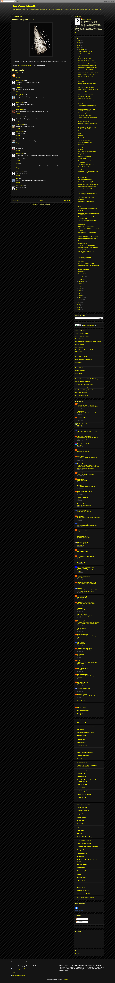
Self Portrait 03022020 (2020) (84, 511)
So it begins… (82, 147)
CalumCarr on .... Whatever (84, 749)
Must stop (79, 425)
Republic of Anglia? (81, 499)
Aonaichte (79, 629)
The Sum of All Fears (82, 597)
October (81, 279)
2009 (78, 302)
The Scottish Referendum (83, 656)
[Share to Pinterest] (44, 65)
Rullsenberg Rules (82, 620)
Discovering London (83, 755)
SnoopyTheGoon (20, 95)
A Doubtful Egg (81, 562)
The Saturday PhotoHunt (84, 871)
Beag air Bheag (81, 742)
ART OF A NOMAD (82, 736)
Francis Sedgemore (82, 497)
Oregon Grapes (82, 158)
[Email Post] (34, 65)
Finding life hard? (82, 424)
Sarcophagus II (82, 271)
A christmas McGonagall (84, 91)
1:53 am (18, 84)
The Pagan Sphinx (82, 682)
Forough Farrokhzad (80, 376)
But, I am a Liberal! (82, 614)
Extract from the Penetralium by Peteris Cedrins (88, 341)
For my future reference (83, 493)
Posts (79, 919)
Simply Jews (80, 516)
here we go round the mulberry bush (86, 603)
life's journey (81, 800)
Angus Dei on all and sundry (85, 732)
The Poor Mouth (23, 6)
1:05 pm (18, 113)
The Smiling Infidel (82, 704)
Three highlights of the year (85, 51)
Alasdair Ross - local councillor (86, 726)
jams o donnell (20, 80)
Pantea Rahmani (79, 344)
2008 (78, 305)
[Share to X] (41, 65)
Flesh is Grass (81, 464)
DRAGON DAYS (81, 417)
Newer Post (15, 200)
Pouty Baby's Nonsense (84, 840)
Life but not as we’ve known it (86, 263)
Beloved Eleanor (82, 745)
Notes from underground (84, 436)
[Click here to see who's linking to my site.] (18, 969)
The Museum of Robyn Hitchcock (84, 389)
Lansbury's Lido (81, 797)
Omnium (79, 404)
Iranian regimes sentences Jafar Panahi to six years (86, 110)
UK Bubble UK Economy (84, 880)
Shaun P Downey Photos (82, 336)
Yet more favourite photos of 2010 (87, 63)
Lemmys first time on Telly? (85, 182)
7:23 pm (18, 160)
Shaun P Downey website (82, 333)
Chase (78, 531)
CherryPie (18, 138)
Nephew (80, 103)
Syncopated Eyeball (83, 510)
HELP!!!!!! (79, 669)
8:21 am (18, 99)
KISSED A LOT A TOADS (84, 794)
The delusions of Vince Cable (86, 197)
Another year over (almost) (85, 53)
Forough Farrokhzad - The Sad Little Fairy (86, 378)
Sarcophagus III (82, 243)
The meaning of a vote (82, 609)
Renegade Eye (81, 850)
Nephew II (81, 81)
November (82, 276)
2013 (78, 40)
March (80, 295)
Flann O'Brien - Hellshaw (82, 356)
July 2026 (79, 445)
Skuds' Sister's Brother (83, 444)
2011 (78, 45)
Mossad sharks (82, 204)
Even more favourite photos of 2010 (87, 67)
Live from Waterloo (82, 807)
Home (41, 200)
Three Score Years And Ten (85, 491)
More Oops (81, 199)
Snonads (80, 135)
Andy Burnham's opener (83, 451)
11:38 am (18, 106)
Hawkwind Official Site (81, 392)
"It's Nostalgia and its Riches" (85, 556)
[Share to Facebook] (42, 65)
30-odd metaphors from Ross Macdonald (87, 431)
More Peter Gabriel (83, 191)
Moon (79, 133)
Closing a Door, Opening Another (85, 616)
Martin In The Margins (83, 576)
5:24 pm (18, 168)
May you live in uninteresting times (87, 274)
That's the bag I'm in (83, 113)
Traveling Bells (81, 877)
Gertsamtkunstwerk (82, 536)
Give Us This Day (82, 784)
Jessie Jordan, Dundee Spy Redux (87, 208)
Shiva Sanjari (78, 373)
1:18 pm (18, 121)
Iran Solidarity (81, 787)
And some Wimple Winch (85, 179)
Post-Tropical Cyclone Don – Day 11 (86, 486)
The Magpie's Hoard (83, 710)
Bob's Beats (80, 642)
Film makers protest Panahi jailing (87, 65)
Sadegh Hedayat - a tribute (82, 381)
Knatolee (18, 146)
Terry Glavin (80, 856)
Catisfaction (81, 144)
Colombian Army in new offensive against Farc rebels (87, 128)
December (82, 49)
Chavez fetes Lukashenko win (86, 101)
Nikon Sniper (81, 830)
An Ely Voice (80, 729)
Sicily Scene (80, 456)
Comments (80, 921)
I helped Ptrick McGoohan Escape (87, 186)
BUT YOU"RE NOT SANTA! (85, 94)
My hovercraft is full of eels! (85, 827)
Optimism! (81, 137)
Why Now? (80, 485)
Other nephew (82, 79)
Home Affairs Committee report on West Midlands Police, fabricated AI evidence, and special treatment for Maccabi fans (88, 467)
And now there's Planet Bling (86, 188)
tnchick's (79, 874)
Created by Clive (82, 177)
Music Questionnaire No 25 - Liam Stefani (87, 696)
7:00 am (18, 91)
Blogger (66, 979)
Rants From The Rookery (84, 843)
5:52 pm (18, 175)
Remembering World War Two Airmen (87, 846)
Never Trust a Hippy (82, 634)
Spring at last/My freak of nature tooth (86, 583)
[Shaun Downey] (76, 909)
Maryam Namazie (82, 814)
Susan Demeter (20, 109)
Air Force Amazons (82, 542)
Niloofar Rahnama (80, 370)
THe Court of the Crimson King (86, 245)
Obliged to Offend (82, 700)
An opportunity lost (83, 169)
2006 (78, 309)
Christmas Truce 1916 (84, 96)
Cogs (79, 240)
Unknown (18, 73)
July (80, 286)
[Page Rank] (78, 325)
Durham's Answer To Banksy (84, 649)
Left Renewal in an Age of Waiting (85, 474)
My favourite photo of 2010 (85, 56)
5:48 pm (18, 143)
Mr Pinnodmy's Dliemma (84, 175)
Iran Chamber (79, 347)
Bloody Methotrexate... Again (86, 166)
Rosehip (80, 149)
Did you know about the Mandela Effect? (87, 525)
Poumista (80, 588)
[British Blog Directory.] (88, 325)
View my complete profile (82, 32)
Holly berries (81, 154)
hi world (79, 557)
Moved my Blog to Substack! (84, 505)
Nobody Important (82, 674)
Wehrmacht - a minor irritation (86, 226)
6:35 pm (18, 150)
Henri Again (81, 261)
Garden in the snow (83, 121)
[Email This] (37, 65)
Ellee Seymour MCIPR (83, 762)
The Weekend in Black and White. (85, 419)
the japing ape (81, 867)
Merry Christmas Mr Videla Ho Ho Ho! (88, 89)
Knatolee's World (82, 530)
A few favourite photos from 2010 (87, 74)
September (82, 281)
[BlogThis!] (39, 65)
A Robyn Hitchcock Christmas (86, 87)
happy (78, 689)
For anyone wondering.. (82, 480)
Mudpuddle (80, 820)
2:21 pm (18, 128)
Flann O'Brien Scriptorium (82, 354)
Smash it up (81, 224)
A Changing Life (81, 722)
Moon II (80, 131)
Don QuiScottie (81, 628)
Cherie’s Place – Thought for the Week (86, 413)
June (80, 288)
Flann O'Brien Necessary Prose (83, 359)
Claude (18, 87)
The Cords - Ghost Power (85, 115)
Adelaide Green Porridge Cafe (85, 550)
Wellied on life (81, 887)
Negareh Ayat (79, 367)
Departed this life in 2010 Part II (86, 69)
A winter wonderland (83, 269)
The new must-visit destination (86, 164)
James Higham (20, 124)
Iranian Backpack (82, 791)
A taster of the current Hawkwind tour (88, 236)
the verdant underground (84, 648)
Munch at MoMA (81, 683)
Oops (79, 206)
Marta (17, 163)
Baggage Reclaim (82, 694)
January (81, 299)
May (80, 290)
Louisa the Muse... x (83, 810)
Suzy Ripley (78, 362)
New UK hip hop (81, 643)
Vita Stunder (80, 884)
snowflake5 (80, 654)
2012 (78, 42)
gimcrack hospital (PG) (83, 688)
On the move (80, 577)
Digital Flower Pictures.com (85, 752)
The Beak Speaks (82, 864)
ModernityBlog (81, 817)
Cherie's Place (81, 411)
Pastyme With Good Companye (86, 836)
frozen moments (81, 776)
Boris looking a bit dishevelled (86, 201)
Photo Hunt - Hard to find (85, 255)
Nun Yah (79, 833)
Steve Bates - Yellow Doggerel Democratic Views (85, 567)
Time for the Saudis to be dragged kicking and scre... (87, 106)
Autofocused (81, 739)
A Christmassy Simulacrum (85, 98)
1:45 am (18, 77)
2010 (78, 47)
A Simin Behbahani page (81, 387)
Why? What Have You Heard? (85, 897)
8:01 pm (18, 182)
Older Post (67, 200)
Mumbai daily (81, 823)
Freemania (80, 608)
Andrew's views (81, 707)
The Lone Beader (82, 504)
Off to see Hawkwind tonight (85, 142)
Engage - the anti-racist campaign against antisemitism (87, 766)
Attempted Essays (82, 596)
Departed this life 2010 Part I (86, 76)
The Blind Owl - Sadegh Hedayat (84, 384)
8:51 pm (18, 189)
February (81, 297)
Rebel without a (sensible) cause (87, 151)
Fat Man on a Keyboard (84, 770)
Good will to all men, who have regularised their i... (86, 161)
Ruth (17, 178)
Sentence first (81, 430)
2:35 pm (18, 135)
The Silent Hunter (82, 450)
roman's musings (82, 853)
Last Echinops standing (84, 156)
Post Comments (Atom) (44, 204)
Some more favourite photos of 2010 (88, 72)
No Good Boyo (81, 660)
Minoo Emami (79, 365)
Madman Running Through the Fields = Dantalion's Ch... (88, 172)
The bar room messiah (84, 140)
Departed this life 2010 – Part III (86, 60)
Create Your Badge (79, 910)
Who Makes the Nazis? (83, 893)
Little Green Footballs (83, 804)
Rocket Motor (81, 210)
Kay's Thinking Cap (82, 668)
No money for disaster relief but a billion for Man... (87, 217)
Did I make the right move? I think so (88, 238)
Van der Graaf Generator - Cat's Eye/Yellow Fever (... (86, 252)
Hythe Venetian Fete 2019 (83, 537)
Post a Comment (18, 193)
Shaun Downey (78, 906)
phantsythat (80, 479)
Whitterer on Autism (82, 890)
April (80, 293)
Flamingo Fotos (81, 773)
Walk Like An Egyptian (82, 551)
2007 (78, 307)
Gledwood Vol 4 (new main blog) (86, 582)
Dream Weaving (81, 758)
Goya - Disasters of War (81, 395)
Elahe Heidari (79, 339)
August (81, 283)
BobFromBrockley (82, 473)
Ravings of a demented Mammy (86, 602)
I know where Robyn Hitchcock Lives (88, 184)
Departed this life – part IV (85, 58)
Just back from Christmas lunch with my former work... (87, 221)
